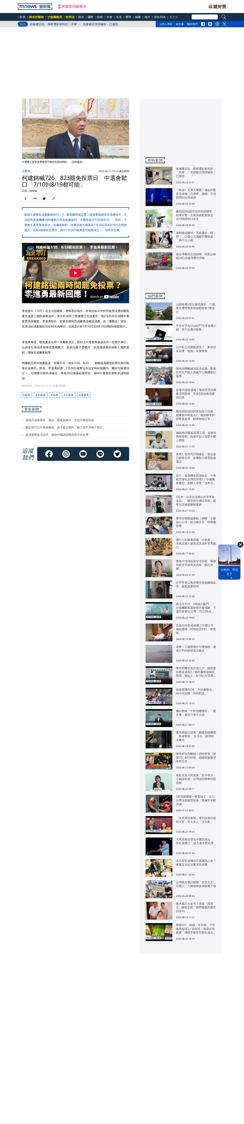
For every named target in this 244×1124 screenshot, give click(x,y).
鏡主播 (180, 24)
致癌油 (70, 17)
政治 (81, 17)
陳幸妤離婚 (36, 17)
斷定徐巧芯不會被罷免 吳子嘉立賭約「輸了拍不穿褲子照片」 (66, 427)
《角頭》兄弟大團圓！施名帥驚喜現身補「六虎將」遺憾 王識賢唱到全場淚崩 (81, 24)
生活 (119, 17)
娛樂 (138, 17)
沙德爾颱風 (55, 17)
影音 (23, 17)
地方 (147, 17)
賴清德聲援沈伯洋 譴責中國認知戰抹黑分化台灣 (57, 435)
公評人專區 (165, 24)
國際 (91, 17)
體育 (128, 17)
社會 (110, 17)
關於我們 (192, 24)
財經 (100, 17)
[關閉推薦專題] (240, 544)
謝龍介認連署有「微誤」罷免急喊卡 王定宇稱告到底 (60, 420)
